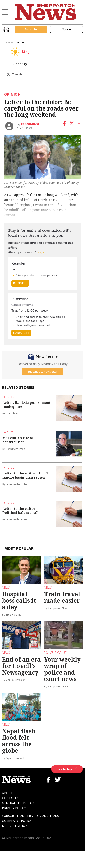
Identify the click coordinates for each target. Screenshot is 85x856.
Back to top (64, 769)
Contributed (30, 124)
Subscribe (31, 29)
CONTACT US (11, 798)
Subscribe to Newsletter (42, 371)
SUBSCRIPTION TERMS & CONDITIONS (30, 816)
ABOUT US (9, 793)
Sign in (66, 29)
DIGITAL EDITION (15, 826)
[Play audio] (6, 29)
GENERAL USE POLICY (18, 803)
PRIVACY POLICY (14, 808)
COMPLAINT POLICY (17, 821)
